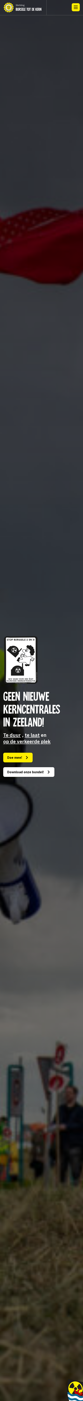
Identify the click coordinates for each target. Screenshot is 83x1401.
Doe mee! (14, 758)
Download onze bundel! (25, 772)
